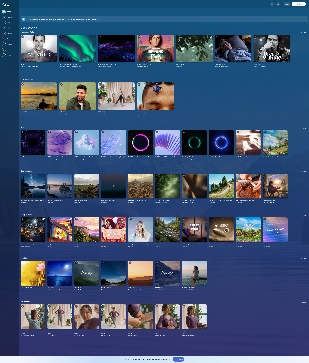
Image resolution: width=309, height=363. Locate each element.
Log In (287, 4)
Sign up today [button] (178, 359)
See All (303, 33)
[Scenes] (278, 4)
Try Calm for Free (298, 4)
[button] (164, 19)
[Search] (272, 4)
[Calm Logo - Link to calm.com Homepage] (6, 4)
